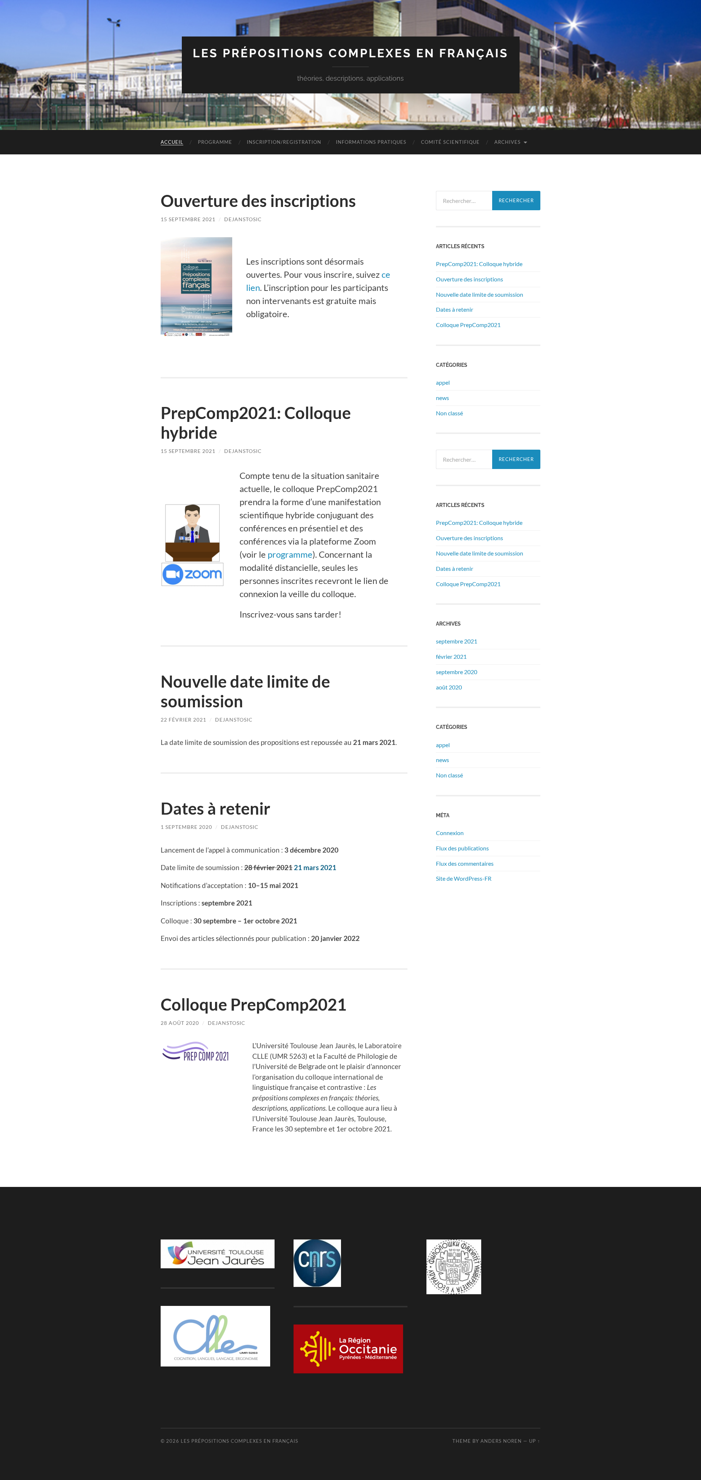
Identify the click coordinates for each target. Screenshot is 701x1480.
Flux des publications (462, 848)
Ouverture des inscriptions (258, 201)
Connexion (450, 832)
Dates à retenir (215, 808)
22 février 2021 (183, 719)
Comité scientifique (450, 142)
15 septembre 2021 (188, 219)
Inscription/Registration (284, 142)
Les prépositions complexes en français (351, 53)
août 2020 (449, 687)
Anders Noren (501, 1441)
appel (443, 382)
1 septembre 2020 (186, 827)
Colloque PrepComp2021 (253, 1004)
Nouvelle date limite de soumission (479, 294)
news (442, 397)
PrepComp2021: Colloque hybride (479, 263)
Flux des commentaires (465, 863)
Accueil (172, 142)
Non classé (449, 413)
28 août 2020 (180, 1023)
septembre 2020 (456, 671)
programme (290, 554)
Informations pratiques (371, 142)
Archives (507, 142)
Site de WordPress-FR (463, 878)
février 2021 (451, 656)
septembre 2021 (456, 641)
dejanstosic (243, 219)
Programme (215, 142)
